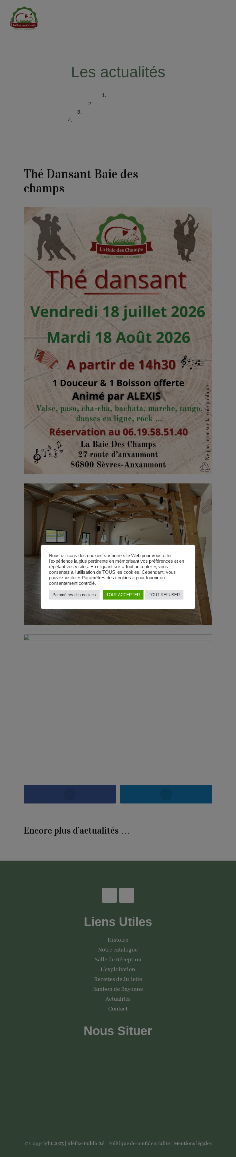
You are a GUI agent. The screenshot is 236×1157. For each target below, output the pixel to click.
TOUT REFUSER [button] (164, 594)
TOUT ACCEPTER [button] (123, 594)
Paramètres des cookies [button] (74, 594)
